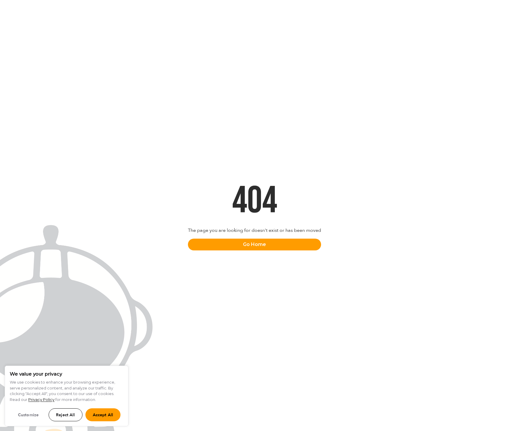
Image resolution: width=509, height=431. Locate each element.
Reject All (65, 415)
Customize (28, 415)
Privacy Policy (41, 399)
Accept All (103, 415)
